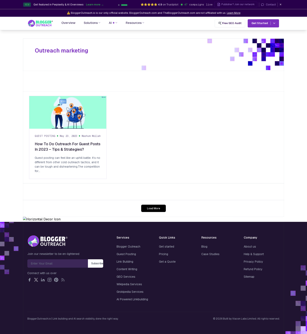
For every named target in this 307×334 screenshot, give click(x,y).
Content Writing (127, 269)
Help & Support (254, 254)
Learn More (233, 13)
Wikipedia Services (129, 284)
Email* (57, 263)
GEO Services (126, 277)
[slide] (124, 5)
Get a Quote (167, 261)
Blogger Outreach (128, 246)
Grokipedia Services (130, 292)
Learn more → (95, 4)
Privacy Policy (253, 261)
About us (250, 246)
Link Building (125, 261)
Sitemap (249, 277)
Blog (204, 246)
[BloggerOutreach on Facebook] (29, 280)
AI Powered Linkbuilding (132, 299)
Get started (166, 246)
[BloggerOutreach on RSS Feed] (63, 280)
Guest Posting (45, 135)
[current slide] (118, 5)
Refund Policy (253, 269)
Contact (271, 4)
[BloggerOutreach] (47, 241)
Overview (68, 23)
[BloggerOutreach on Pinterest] (56, 280)
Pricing (163, 254)
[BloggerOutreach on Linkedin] (43, 280)
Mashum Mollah (91, 135)
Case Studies (210, 254)
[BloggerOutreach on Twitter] (36, 280)
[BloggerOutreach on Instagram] (49, 280)
